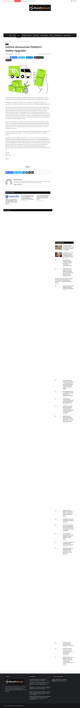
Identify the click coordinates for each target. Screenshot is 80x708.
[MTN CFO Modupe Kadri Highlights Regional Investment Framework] (58, 332)
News (14, 35)
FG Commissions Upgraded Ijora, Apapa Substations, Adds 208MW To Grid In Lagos (68, 536)
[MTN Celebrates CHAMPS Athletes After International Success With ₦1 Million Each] (58, 400)
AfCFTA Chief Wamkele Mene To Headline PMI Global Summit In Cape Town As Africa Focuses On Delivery (68, 527)
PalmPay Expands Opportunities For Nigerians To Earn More (68, 644)
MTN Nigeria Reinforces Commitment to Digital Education (68, 520)
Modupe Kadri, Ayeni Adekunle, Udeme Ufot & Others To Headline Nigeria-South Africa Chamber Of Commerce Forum (64, 280)
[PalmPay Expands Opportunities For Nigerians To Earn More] (58, 644)
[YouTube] (20, 184)
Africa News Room (67, 35)
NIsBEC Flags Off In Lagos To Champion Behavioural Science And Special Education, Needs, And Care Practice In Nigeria (68, 272)
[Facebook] (16, 184)
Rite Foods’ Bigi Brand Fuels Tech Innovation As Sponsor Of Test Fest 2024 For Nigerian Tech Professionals (27, 197)
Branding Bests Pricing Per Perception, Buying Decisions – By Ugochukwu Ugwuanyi (68, 393)
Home (10, 35)
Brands (18, 35)
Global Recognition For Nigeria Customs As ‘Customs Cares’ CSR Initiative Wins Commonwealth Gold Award (68, 660)
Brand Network (10, 54)
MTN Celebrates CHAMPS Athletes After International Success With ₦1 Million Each (68, 400)
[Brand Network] (40, 8)
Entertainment (36, 35)
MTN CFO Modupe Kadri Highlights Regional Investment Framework (68, 287)
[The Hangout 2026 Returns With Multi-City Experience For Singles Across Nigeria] (58, 247)
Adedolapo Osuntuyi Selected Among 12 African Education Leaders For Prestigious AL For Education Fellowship (68, 409)
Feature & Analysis (44, 35)
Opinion (51, 35)
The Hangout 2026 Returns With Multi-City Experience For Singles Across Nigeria (68, 247)
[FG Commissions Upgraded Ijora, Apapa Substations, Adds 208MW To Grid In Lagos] (58, 535)
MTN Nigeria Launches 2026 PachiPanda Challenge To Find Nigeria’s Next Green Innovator (68, 551)
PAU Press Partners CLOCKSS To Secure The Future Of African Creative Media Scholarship (68, 651)
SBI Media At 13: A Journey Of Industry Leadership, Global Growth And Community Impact (39, 1)
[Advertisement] (40, 22)
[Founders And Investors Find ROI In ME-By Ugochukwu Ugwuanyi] (58, 544)
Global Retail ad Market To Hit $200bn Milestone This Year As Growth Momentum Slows (68, 513)
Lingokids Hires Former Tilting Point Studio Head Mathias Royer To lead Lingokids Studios (68, 254)
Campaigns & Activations (27, 35)
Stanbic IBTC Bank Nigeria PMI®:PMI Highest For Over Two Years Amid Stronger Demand (11, 201)
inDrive (28, 167)
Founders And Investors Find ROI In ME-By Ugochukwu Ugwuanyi (68, 544)
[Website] (14, 184)
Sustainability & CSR (58, 35)
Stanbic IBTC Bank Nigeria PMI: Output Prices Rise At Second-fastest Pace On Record (42, 197)
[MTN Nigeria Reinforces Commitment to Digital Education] (58, 520)
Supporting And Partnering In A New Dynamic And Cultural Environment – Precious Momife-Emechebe (68, 418)
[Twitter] (17, 184)
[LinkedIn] (19, 184)
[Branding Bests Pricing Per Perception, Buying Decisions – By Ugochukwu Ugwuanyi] (58, 393)
